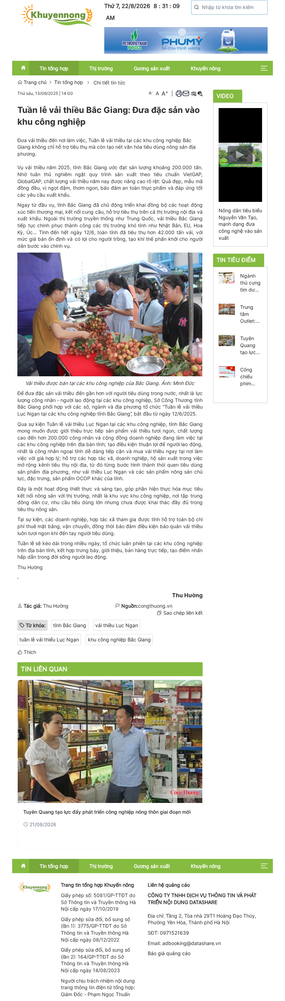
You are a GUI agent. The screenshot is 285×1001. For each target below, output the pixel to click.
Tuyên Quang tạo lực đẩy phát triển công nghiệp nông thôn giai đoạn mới (106, 812)
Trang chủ (34, 82)
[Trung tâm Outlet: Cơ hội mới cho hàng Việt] (227, 309)
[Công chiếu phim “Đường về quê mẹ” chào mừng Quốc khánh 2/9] (227, 371)
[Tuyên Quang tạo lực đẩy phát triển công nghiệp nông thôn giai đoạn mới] (110, 741)
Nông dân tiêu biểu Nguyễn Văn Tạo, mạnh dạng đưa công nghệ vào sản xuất (240, 223)
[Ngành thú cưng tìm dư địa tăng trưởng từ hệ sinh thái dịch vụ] (227, 277)
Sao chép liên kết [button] (183, 613)
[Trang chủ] (55, 14)
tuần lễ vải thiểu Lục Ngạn (49, 639)
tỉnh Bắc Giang (69, 625)
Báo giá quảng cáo (169, 953)
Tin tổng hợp (68, 82)
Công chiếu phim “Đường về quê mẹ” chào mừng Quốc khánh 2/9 (250, 377)
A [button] (151, 93)
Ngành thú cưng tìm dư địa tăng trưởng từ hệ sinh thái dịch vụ (251, 283)
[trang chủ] (33, 886)
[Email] (185, 93)
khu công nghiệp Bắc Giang (119, 639)
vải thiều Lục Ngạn (116, 625)
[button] (197, 7)
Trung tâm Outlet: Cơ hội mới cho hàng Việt (251, 314)
